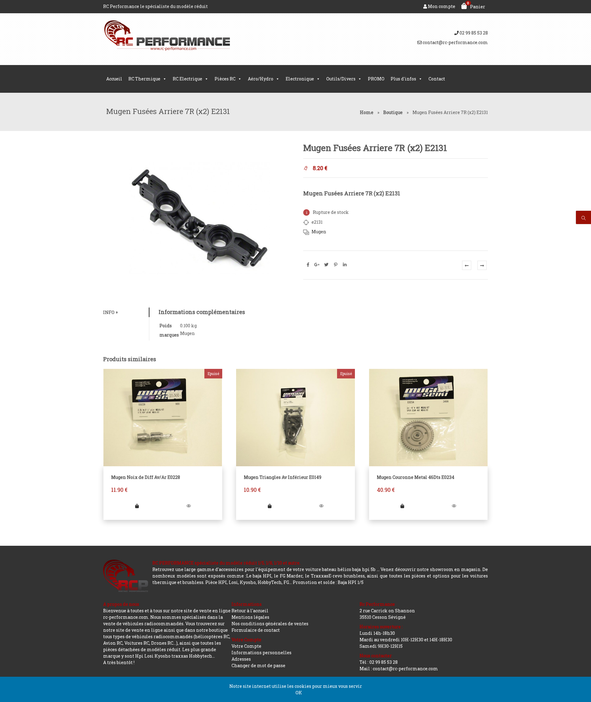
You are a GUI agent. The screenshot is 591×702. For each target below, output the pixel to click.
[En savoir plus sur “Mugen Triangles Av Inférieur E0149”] (269, 506)
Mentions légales (250, 617)
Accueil (114, 79)
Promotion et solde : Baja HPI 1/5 (328, 582)
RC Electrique (187, 79)
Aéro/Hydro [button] (260, 79)
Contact (436, 79)
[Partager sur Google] (317, 264)
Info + (110, 312)
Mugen (319, 232)
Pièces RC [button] (225, 79)
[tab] (126, 312)
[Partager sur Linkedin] (344, 264)
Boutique (393, 112)
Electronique (300, 79)
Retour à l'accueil (249, 611)
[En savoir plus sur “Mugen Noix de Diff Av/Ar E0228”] (137, 506)
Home (366, 112)
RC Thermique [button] (144, 79)
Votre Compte (246, 646)
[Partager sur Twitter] (326, 264)
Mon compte (441, 6)
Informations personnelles (261, 652)
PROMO (376, 79)
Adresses (241, 659)
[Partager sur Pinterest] (335, 264)
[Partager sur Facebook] (307, 264)
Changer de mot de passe (258, 665)
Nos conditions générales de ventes (269, 623)
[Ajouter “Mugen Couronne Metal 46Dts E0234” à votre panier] (402, 506)
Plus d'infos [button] (403, 79)
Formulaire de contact (255, 630)
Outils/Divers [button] (341, 79)
